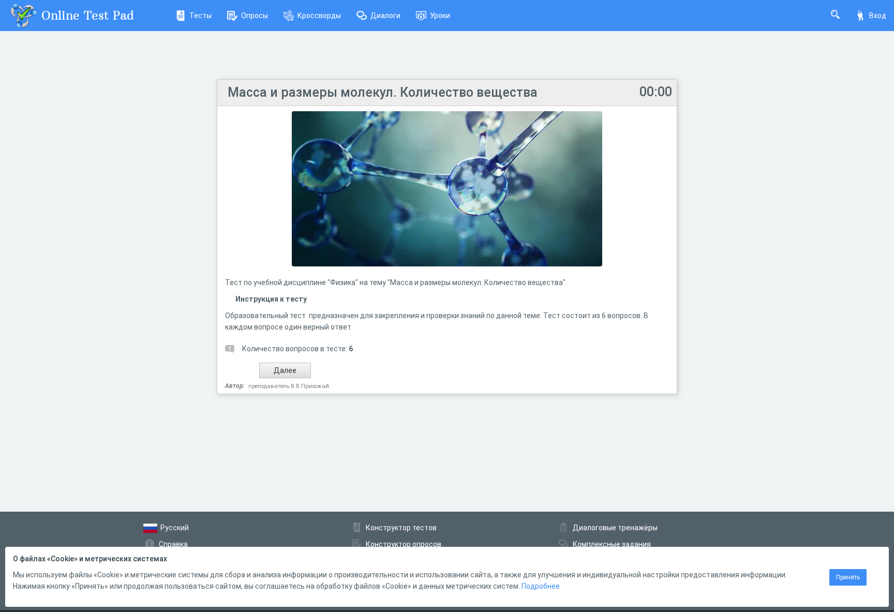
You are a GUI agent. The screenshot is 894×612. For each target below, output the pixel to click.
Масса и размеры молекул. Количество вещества (383, 92)
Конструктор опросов (403, 544)
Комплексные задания (612, 544)
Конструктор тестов (401, 528)
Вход (877, 15)
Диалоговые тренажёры (615, 528)
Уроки (440, 15)
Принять (848, 577)
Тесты (200, 15)
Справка (173, 544)
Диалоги (385, 15)
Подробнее (541, 586)
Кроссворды (319, 15)
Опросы (254, 15)
